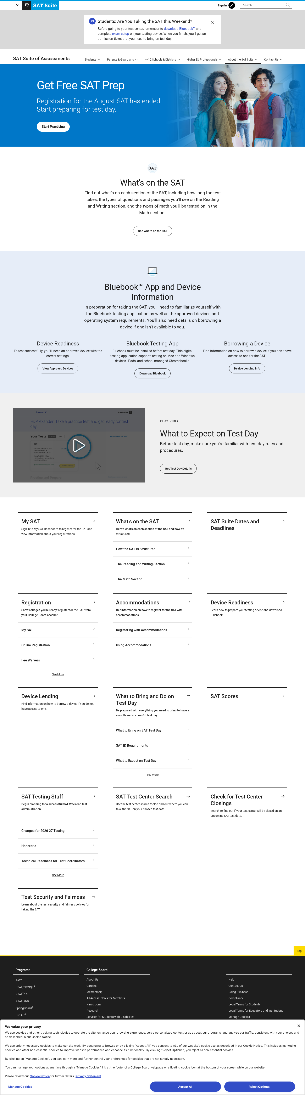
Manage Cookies (20, 1086)
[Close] (298, 1025)
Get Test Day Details (178, 468)
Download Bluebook (152, 373)
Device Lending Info (247, 368)
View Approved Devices (58, 368)
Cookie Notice (40, 1076)
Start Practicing (53, 127)
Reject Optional (259, 1086)
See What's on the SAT (152, 231)
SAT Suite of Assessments (41, 58)
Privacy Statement (88, 1076)
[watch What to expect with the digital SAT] (79, 445)
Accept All (185, 1086)
